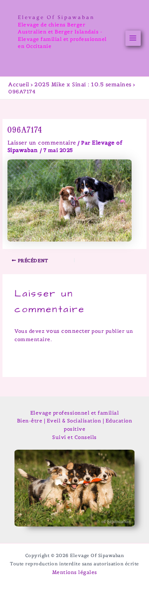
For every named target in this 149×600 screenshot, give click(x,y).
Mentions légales (74, 572)
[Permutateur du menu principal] (133, 38)
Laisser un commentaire (41, 142)
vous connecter (68, 330)
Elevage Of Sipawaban (56, 17)
